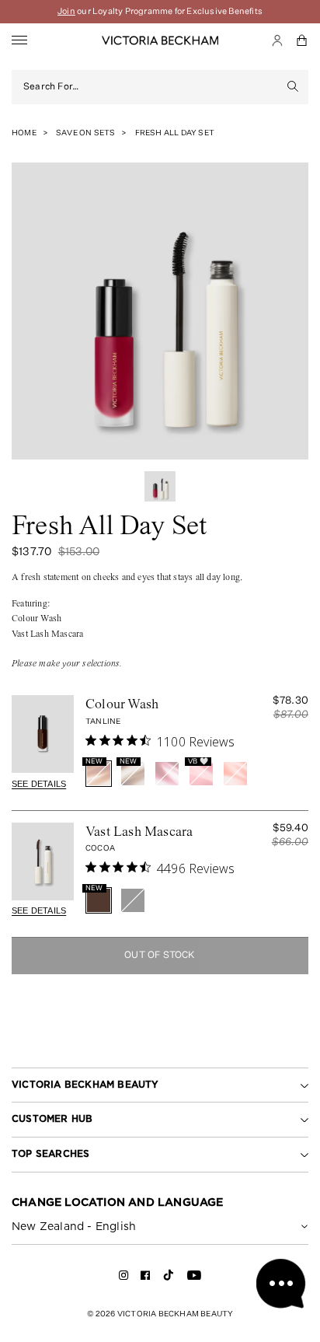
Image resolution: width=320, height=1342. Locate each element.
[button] (302, 40)
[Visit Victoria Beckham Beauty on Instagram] (124, 1278)
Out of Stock (159, 955)
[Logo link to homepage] (160, 40)
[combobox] (150, 87)
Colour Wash (121, 705)
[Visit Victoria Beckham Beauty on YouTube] (194, 1278)
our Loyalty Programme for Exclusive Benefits (160, 11)
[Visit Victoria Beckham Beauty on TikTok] (169, 1280)
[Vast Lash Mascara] (43, 861)
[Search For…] (293, 87)
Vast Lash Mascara (139, 833)
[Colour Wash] (43, 734)
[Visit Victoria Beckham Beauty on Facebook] (146, 1278)
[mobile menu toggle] (19, 41)
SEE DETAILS (39, 783)
